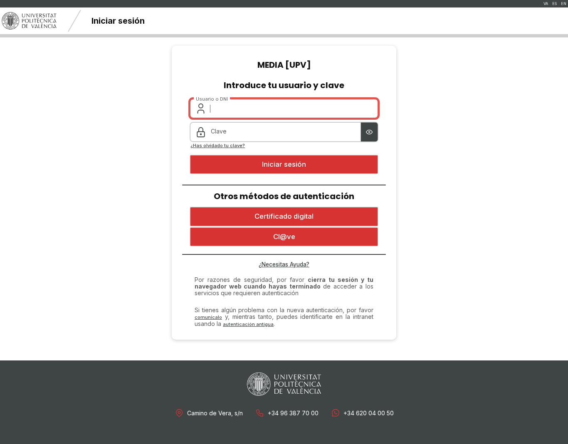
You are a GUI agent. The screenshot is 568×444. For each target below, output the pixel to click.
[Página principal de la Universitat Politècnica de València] (29, 21)
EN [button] (563, 4)
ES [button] (554, 4)
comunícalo (208, 317)
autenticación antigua (248, 324)
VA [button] (545, 4)
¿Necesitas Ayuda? (284, 264)
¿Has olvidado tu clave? (217, 145)
